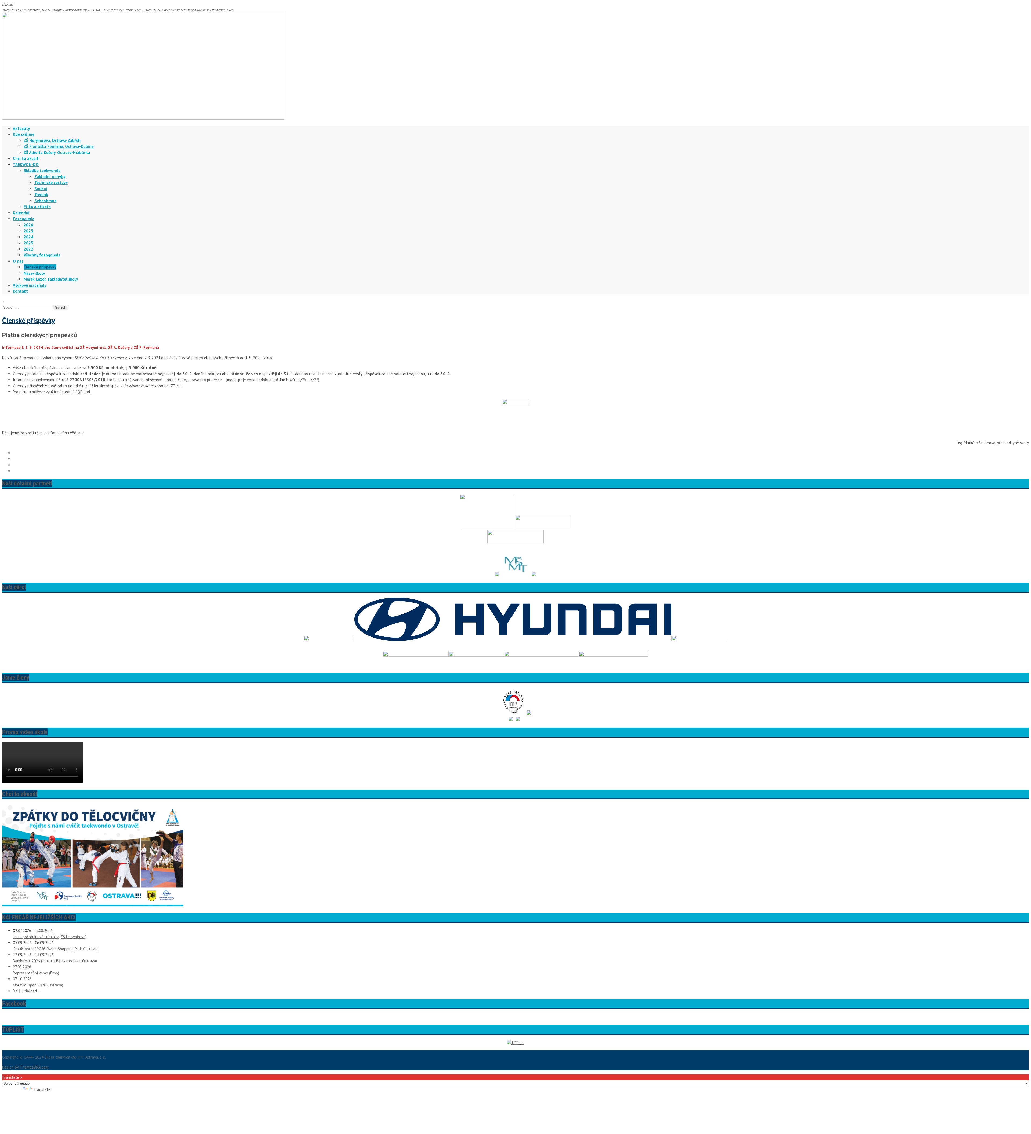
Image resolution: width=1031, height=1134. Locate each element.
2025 (28, 230)
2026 (28, 224)
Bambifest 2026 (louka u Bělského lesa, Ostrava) (55, 960)
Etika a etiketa (37, 206)
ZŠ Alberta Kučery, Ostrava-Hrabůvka (57, 152)
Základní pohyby (49, 176)
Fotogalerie (23, 218)
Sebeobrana (45, 200)
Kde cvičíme (23, 134)
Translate (42, 1089)
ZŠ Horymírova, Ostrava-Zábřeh (52, 140)
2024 (28, 237)
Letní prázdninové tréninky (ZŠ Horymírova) (49, 936)
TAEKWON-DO (26, 164)
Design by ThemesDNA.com (25, 1067)
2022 (28, 249)
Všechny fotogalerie (42, 254)
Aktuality (21, 128)
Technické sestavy (51, 182)
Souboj (40, 188)
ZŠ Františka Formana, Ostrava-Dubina (59, 146)
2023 (28, 242)
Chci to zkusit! (26, 158)
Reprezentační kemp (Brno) (36, 972)
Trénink (41, 194)
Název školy (34, 273)
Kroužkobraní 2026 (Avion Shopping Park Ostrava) (55, 948)
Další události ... (27, 990)
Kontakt (20, 291)
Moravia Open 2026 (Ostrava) (38, 985)
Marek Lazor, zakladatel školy (51, 279)
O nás (18, 261)
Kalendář (21, 212)
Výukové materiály (29, 285)
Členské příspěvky (40, 267)
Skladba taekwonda (42, 170)
